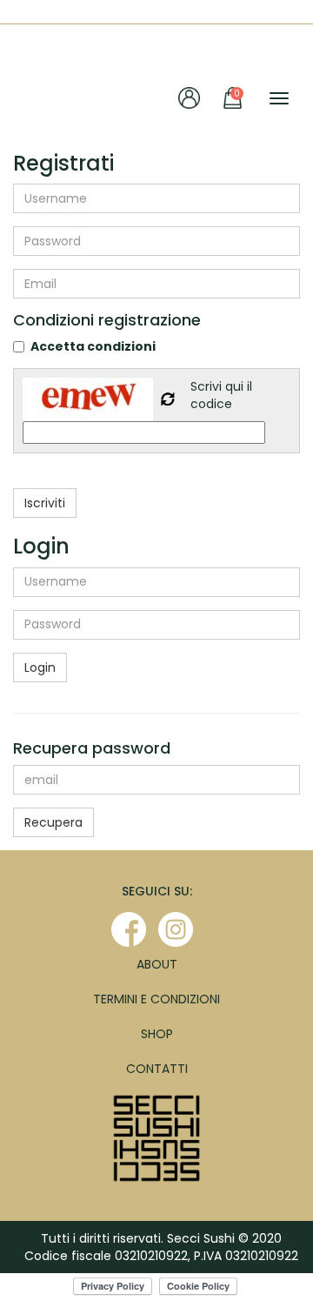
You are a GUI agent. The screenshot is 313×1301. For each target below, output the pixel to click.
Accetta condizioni (93, 346)
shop (157, 1034)
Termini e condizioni (156, 999)
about (157, 964)
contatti (157, 1068)
